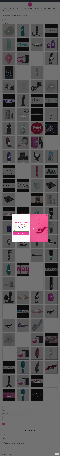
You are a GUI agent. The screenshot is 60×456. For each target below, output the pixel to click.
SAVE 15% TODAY (21, 233)
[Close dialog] (46, 215)
